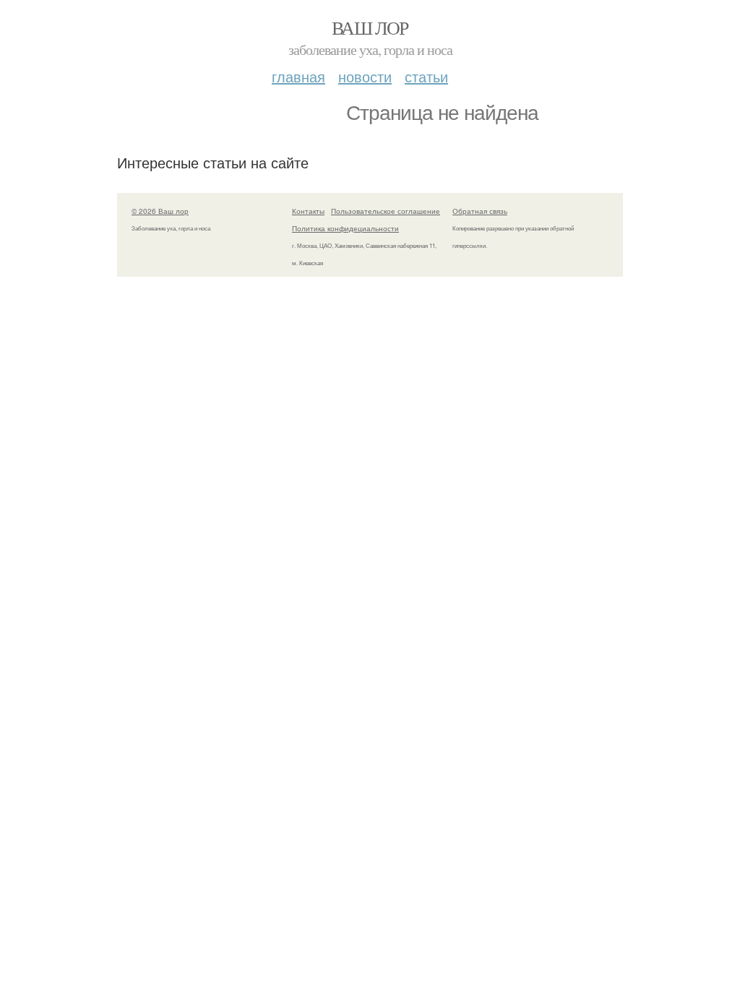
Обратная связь (479, 211)
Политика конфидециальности (345, 228)
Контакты (308, 211)
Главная (298, 76)
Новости (365, 76)
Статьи (426, 76)
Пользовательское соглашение (385, 211)
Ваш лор (370, 27)
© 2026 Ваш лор (160, 211)
